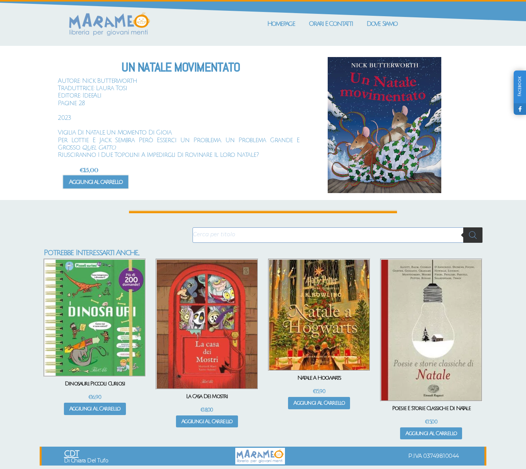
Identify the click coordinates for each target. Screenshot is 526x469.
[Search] (472, 235)
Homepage (281, 23)
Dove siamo (382, 23)
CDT (71, 453)
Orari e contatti (331, 23)
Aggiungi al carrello (95, 182)
